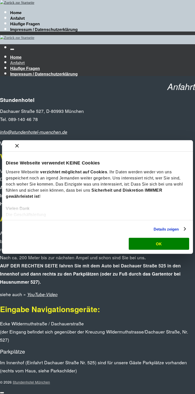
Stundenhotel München (31, 382)
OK (159, 244)
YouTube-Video (42, 294)
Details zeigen (166, 229)
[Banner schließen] (17, 146)
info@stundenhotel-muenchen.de (33, 132)
